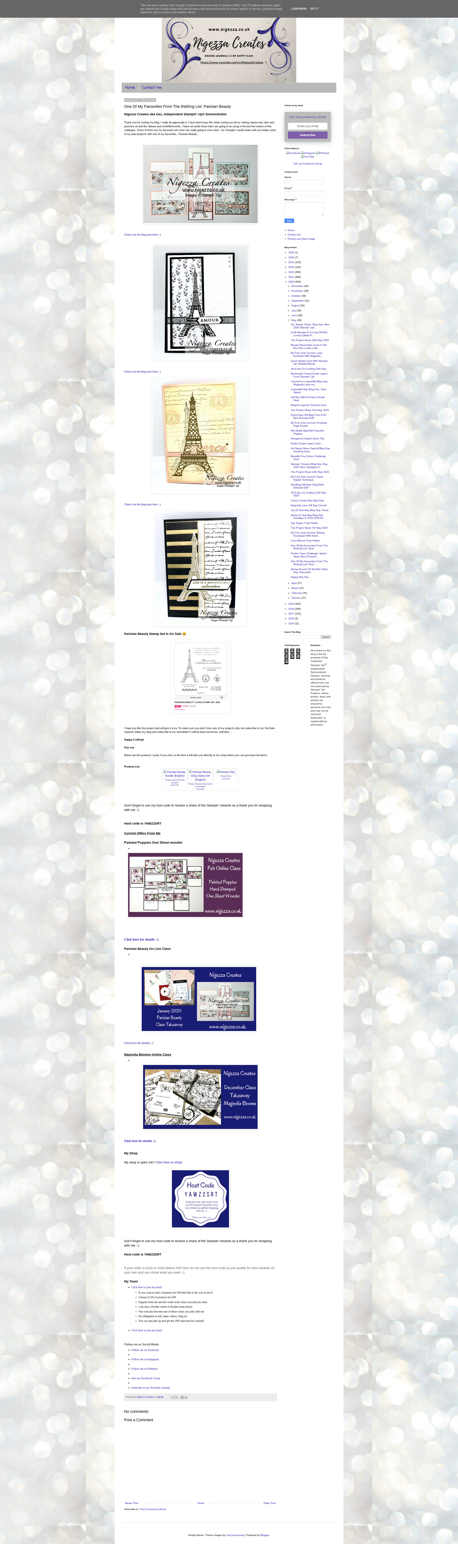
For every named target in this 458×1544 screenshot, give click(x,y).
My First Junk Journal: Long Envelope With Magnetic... (307, 354)
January (296, 597)
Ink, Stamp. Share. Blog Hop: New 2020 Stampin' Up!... (310, 326)
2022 (291, 272)
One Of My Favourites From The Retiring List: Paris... (309, 563)
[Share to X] (179, 1397)
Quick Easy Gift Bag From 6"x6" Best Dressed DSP (309, 416)
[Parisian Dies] (226, 771)
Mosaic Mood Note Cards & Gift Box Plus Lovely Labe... (309, 346)
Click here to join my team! (146, 1287)
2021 (291, 276)
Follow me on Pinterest (144, 1368)
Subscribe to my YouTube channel (150, 1387)
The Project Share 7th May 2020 (309, 527)
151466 (200, 789)
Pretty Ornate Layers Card (306, 443)
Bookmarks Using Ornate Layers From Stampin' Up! (309, 375)
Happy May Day (300, 577)
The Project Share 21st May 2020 (310, 410)
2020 (291, 281)
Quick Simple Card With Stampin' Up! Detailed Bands (309, 362)
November (297, 290)
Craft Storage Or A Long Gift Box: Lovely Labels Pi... (309, 334)
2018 (291, 608)
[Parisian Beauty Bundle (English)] (174, 775)
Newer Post (131, 1503)
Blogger (264, 1535)
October (296, 295)
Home (130, 87)
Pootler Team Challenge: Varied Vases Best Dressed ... (309, 555)
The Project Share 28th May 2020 (310, 340)
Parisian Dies (226, 776)
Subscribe (307, 135)
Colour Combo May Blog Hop (307, 500)
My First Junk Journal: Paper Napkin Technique (307, 478)
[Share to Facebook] (182, 1397)
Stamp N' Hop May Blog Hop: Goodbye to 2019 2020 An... (308, 517)
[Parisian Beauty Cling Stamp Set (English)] (200, 779)
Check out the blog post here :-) (143, 234)
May (294, 320)
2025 (291, 257)
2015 (291, 618)
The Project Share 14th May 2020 (310, 471)
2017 (291, 613)
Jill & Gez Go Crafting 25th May (308, 368)
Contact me (151, 87)
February (297, 592)
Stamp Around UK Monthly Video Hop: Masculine (309, 571)
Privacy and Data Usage (301, 238)
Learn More (299, 8)
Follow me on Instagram (145, 1359)
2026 (291, 252)
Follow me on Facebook (145, 1349)
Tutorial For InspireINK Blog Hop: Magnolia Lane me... (309, 383)
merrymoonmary (235, 1535)
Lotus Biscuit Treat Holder (305, 540)
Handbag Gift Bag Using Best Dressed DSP (307, 486)
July (294, 310)
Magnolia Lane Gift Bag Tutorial (309, 505)
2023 (291, 267)
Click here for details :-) (141, 939)
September (298, 300)
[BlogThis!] (175, 1397)
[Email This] (172, 1397)
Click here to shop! (169, 1162)
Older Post (270, 1503)
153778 (175, 785)
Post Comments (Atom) (153, 1509)
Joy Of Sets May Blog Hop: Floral (309, 510)
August (295, 305)
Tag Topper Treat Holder (304, 523)
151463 (226, 779)
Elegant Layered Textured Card (308, 405)
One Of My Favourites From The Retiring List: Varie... (309, 547)
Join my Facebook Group (145, 1378)
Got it (314, 8)
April (294, 583)
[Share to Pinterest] (186, 1397)
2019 (291, 603)
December (297, 286)
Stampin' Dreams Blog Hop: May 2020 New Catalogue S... (309, 465)
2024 (291, 262)
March (295, 588)
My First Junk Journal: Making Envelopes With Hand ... (308, 534)
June (294, 315)
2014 (291, 623)
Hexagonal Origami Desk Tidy (307, 438)
